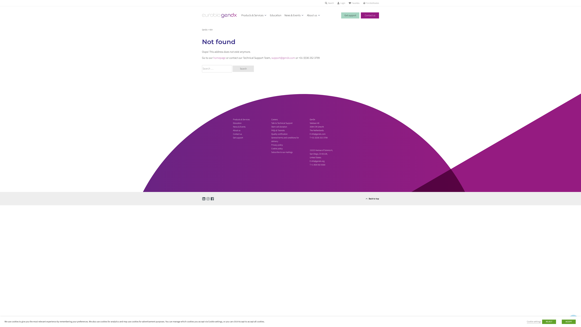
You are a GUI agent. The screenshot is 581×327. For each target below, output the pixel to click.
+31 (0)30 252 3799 (319, 137)
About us (312, 15)
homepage (219, 58)
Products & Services (252, 15)
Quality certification (279, 134)
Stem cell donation (279, 126)
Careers (274, 119)
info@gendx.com (318, 134)
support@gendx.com (283, 58)
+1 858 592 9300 (318, 164)
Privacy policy (277, 145)
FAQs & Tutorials (278, 130)
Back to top (374, 198)
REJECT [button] (549, 321)
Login (342, 3)
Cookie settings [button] (534, 321)
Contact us (370, 15)
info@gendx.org (318, 161)
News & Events (292, 15)
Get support (350, 15)
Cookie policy (277, 148)
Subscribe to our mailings (282, 152)
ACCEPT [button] (569, 321)
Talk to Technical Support (281, 123)
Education (275, 15)
